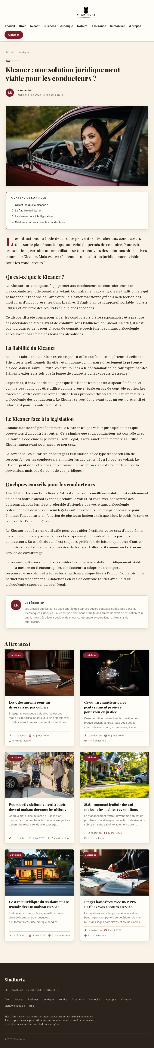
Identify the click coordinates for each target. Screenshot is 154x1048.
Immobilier (117, 26)
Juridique (66, 26)
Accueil (10, 26)
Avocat (35, 26)
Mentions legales (15, 1005)
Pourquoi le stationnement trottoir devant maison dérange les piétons (37, 807)
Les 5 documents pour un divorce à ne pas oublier (29, 704)
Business (50, 26)
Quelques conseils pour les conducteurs (40, 222)
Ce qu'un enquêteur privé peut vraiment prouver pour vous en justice (105, 707)
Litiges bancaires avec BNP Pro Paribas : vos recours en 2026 (110, 904)
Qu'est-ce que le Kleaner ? (31, 205)
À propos (135, 26)
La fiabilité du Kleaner (28, 210)
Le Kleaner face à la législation (34, 216)
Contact (13, 35)
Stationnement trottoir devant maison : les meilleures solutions (111, 807)
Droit (22, 26)
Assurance (98, 26)
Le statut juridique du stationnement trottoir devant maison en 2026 (39, 904)
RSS (31, 1005)
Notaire (82, 26)
